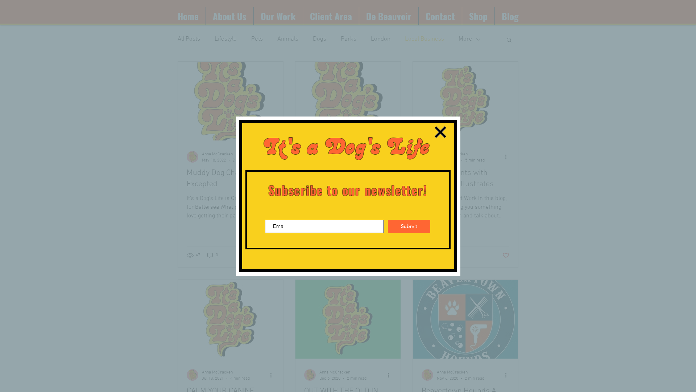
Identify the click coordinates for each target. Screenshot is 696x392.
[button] (440, 132)
